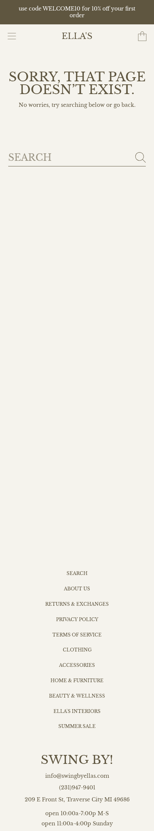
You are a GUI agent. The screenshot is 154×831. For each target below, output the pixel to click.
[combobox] (77, 157)
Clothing (77, 650)
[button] (11, 36)
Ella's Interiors (77, 711)
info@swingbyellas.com (77, 776)
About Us (77, 588)
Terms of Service (77, 635)
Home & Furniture (77, 680)
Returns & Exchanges (77, 604)
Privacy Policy (77, 619)
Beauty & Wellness (77, 696)
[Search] (141, 157)
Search (77, 573)
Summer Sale (77, 726)
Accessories (77, 665)
